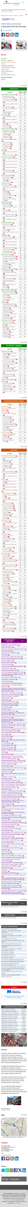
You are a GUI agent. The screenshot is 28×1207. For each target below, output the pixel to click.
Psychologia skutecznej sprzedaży (10, 820)
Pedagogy (3, 302)
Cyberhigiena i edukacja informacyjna (8, 134)
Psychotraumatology (6, 826)
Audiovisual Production (8, 506)
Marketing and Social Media (9, 247)
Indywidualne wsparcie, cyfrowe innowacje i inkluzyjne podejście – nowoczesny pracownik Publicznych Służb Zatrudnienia (12, 757)
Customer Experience (7, 556)
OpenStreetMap (19, 1135)
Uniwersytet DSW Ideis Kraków (9, 1011)
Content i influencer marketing (9, 256)
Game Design (6, 297)
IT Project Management (8, 547)
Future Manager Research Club (9, 938)
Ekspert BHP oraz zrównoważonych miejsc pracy (9, 541)
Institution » (4, 73)
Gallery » (3, 39)
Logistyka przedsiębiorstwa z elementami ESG (9, 388)
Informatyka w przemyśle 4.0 (9, 362)
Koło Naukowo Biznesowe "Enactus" (10, 963)
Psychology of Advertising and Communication (12, 822)
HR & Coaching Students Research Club (11, 943)
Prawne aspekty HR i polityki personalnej (9, 230)
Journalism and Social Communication (6, 202)
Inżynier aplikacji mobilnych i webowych (9, 365)
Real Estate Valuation (6, 836)
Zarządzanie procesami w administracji (8, 112)
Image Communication (6, 175)
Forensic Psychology (7, 419)
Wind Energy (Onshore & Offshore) (10, 881)
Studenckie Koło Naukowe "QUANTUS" (11, 975)
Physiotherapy (4, 406)
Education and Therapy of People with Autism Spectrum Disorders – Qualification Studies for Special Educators (12, 721)
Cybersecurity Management (8, 128)
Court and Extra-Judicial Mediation (9, 677)
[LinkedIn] (24, 1172)
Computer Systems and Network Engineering (10, 354)
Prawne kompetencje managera (9, 798)
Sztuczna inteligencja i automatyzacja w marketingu (9, 581)
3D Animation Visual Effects (9, 292)
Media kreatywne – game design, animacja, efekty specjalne (9, 290)
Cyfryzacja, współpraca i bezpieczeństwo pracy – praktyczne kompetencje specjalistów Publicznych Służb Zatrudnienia (13, 690)
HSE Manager (6, 193)
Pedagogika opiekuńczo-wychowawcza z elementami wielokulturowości (9, 311)
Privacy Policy (8, 1200)
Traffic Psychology (6, 867)
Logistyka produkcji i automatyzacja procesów (8, 386)
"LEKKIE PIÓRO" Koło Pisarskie (9, 929)
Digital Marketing (6, 558)
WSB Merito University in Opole (9, 1022)
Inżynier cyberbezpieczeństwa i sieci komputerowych (9, 368)
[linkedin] (17, 36)
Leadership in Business (8, 237)
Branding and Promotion (8, 508)
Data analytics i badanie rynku (9, 569)
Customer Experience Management (10, 683)
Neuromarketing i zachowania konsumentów (9, 263)
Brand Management (7, 177)
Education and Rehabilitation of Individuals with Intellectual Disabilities (9, 435)
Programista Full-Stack (8, 374)
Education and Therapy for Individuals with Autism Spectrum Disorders (13, 716)
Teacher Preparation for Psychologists (10, 862)
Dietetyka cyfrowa (6, 144)
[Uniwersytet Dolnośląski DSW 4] (21, 45)
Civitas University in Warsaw (8, 1009)
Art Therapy (4, 654)
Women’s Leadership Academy (9, 883)
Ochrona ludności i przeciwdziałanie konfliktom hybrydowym (8, 611)
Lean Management (6, 765)
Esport (3, 150)
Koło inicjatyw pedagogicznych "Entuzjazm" (12, 948)
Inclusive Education (6, 754)
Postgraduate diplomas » (7, 65)
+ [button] (3, 1119)
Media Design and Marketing (8, 269)
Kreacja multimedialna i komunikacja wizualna (8, 572)
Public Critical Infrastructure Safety (10, 828)
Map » (2, 1153)
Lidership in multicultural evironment (8, 536)
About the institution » (7, 77)
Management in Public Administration (7, 461)
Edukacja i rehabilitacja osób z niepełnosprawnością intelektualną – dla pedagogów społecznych (14, 724)
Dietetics (3, 479)
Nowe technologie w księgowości (9, 780)
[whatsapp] (7, 1172)
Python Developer (5, 830)
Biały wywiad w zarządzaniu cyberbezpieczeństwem (9, 131)
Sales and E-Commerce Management (8, 266)
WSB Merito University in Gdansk (9, 1016)
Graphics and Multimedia (8, 278)
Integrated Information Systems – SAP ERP (12, 760)
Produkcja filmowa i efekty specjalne (8, 300)
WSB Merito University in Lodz (8, 1020)
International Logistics (7, 383)
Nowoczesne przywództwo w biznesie (10, 782)
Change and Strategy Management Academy (12, 666)
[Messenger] (3, 1172)
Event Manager (5, 734)
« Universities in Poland (7, 11)
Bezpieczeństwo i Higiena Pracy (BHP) (11, 656)
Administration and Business (8, 94)
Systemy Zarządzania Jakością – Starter (11, 857)
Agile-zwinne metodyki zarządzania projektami (12, 649)
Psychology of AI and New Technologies (8, 336)
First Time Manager (6, 743)
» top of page (23, 85)
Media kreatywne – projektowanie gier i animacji (9, 586)
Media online (5, 210)
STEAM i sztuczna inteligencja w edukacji (11, 855)
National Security (5, 604)
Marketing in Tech (5, 771)
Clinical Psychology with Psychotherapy (8, 417)
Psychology (4, 411)
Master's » (3, 64)
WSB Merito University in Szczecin (9, 1025)
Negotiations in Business (7, 776)
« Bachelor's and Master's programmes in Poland (13, 9)
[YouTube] (8, 36)
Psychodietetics (6, 146)
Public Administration (7, 107)
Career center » (5, 69)
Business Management (8, 538)
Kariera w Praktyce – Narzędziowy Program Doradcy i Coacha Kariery (12, 763)
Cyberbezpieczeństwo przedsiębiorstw (7, 466)
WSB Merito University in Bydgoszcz (10, 1013)
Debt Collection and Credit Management (11, 694)
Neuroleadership (5, 778)
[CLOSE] (18, 1203)
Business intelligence (6, 660)
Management (4, 235)
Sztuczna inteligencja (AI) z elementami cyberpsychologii (11, 860)
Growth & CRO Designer (7, 747)
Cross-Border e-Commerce (8, 679)
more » (22, 640)
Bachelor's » (4, 58)
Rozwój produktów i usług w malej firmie (11, 838)
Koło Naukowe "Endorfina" (7, 952)
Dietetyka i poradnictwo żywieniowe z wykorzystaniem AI (10, 697)
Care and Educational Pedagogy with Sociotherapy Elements (10, 304)
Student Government (6, 976)
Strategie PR (5, 512)
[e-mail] (11, 1172)
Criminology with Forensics (8, 185)
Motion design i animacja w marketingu (8, 578)
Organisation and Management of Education (12, 791)
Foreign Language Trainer (7, 745)
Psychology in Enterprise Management (8, 333)
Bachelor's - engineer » (7, 60)
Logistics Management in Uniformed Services (12, 767)
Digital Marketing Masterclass (8, 701)
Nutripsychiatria (5, 789)
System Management (7, 551)
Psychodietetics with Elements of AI (10, 815)
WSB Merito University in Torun (9, 1027)
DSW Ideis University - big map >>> (14, 1137)
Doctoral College (5, 707)
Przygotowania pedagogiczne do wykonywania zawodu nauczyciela (12, 813)
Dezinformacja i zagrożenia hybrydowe (8, 191)
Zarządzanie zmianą (7, 502)
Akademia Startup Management (9, 652)
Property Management (7, 170)
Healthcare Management (7, 749)
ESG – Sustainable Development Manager (11, 732)
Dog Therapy (4, 709)
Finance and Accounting (7, 156)
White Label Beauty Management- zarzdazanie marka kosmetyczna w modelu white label (12, 878)
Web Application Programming (8, 873)
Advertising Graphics (6, 647)
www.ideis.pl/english (7, 30)
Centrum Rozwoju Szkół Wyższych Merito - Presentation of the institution (14, 996)
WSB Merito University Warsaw (9, 1031)
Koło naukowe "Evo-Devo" (7, 954)
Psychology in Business (7, 320)
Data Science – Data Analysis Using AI (11, 692)
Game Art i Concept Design (8, 590)
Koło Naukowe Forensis (7, 957)
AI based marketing (6, 650)
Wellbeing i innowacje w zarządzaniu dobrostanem (13, 875)
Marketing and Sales (6, 254)
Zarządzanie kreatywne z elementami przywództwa (8, 252)
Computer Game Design (7, 668)
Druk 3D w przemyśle (7, 361)
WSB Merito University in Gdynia (9, 1018)
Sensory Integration (6, 842)
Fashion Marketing (6, 736)
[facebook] (3, 36)
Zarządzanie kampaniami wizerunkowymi (8, 514)
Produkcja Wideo (6, 596)
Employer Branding (6, 727)
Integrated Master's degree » (8, 62)
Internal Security (5, 184)
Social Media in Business (8, 510)
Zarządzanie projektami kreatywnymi (8, 602)
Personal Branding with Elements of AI (10, 794)
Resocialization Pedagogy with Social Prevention (9, 317)
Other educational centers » (8, 74)
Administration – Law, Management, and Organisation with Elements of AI (11, 644)
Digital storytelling (6, 205)
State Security (6, 197)
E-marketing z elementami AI (9, 258)
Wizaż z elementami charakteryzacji (7, 126)
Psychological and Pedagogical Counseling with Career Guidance (10, 624)
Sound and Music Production (9, 214)
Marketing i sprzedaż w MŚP (9, 560)
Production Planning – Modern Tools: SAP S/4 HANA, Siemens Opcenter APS (12, 801)
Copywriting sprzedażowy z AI (8, 670)
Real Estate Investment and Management (11, 834)
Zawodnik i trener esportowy (9, 154)
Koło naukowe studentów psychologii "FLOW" (12, 959)
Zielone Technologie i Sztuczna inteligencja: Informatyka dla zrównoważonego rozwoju (11, 893)
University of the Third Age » (8, 67)
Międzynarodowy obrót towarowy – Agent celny (12, 773)
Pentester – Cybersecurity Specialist (10, 793)
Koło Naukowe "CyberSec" (7, 950)
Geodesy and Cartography (7, 379)
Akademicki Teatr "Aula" (7, 933)
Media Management (7, 526)
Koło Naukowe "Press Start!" (8, 956)
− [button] (3, 1122)
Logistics (3, 381)
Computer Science (5, 351)
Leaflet (13, 1135)
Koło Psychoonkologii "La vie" (8, 965)
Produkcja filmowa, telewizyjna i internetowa (9, 528)
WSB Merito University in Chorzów (9, 1014)
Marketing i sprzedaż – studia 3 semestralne (9, 554)
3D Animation (5, 588)
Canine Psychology (6, 664)
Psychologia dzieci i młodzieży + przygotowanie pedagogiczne (10, 424)
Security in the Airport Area (8, 195)
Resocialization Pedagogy (8, 628)
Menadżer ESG (6, 549)
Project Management (6, 804)
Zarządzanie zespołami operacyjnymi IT (8, 137)
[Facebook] (16, 1172)
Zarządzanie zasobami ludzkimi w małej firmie (12, 890)
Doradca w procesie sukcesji (8, 711)
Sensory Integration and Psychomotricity (11, 843)
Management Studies (6, 769)
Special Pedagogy (5, 432)
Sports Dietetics (6, 148)
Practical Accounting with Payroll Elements (11, 796)
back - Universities (10, 1179)
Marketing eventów (7, 182)
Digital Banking (5, 700)
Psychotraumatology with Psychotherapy (8, 430)
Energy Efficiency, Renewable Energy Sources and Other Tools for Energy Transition (13, 729)
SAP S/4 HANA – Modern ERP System (11, 840)
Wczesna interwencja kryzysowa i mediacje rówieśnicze (10, 630)
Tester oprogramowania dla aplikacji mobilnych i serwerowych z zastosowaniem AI (12, 865)
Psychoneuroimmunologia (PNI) (9, 824)
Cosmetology (4, 115)
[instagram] (12, 36)
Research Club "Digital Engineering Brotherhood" (13, 966)
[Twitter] (20, 1171)
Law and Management (6, 222)
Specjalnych (4, 849)
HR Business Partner (7, 322)
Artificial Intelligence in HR (8, 493)
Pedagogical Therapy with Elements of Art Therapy (10, 307)
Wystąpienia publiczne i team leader (10, 885)
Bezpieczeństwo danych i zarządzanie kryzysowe (8, 97)
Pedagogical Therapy (7, 622)
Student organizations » (7, 71)
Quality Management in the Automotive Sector (12, 832)
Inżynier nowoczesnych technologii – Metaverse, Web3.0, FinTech (10, 371)
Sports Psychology (6, 853)
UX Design (5, 287)
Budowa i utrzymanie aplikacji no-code (10, 658)
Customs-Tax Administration (9, 99)
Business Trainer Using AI (7, 662)
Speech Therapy (6, 438)
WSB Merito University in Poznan (9, 1024)
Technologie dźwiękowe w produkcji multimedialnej (10, 599)
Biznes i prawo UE (7, 224)
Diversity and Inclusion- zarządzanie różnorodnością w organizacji (10, 704)
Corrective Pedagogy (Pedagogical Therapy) (12, 672)
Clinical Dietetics (6, 142)
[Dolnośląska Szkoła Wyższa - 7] (6, 45)
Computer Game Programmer (9, 359)
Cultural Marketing (6, 681)
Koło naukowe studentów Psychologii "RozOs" (12, 961)
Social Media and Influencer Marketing (10, 847)
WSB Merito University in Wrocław (9, 1029)
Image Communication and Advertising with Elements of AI (9, 281)
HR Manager (5, 498)
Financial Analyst (5, 738)
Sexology (3, 845)
